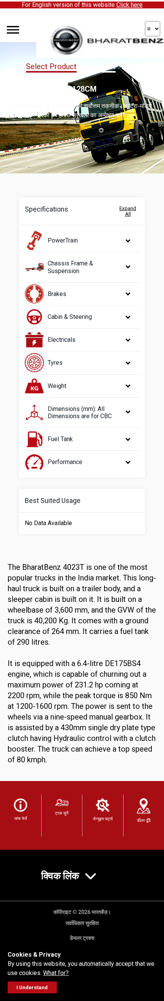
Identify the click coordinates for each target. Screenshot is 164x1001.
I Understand (32, 987)
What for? (56, 973)
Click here (129, 4)
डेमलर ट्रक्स (82, 938)
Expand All (127, 211)
